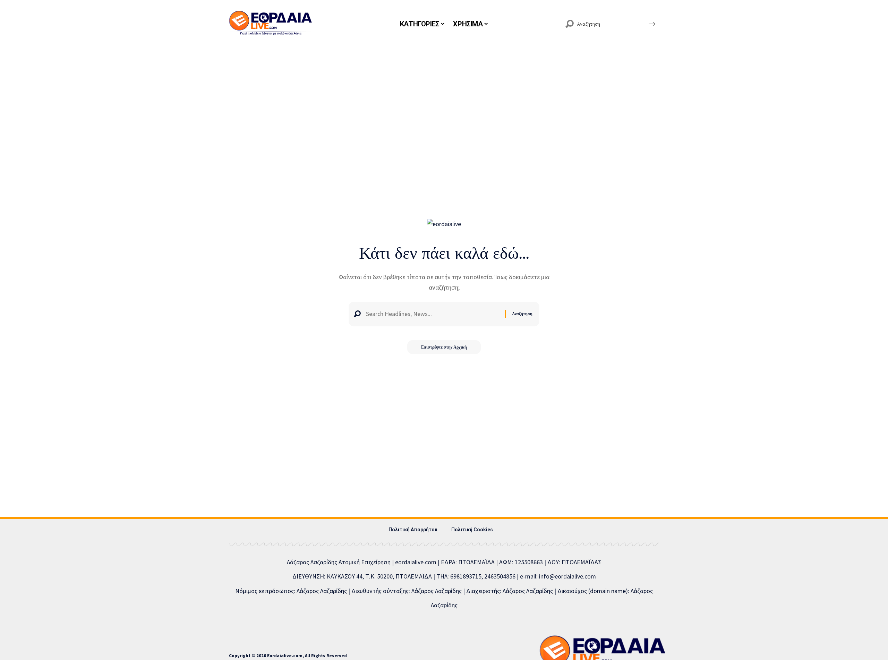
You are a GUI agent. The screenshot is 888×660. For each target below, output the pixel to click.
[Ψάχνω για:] (433, 314)
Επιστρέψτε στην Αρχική (444, 347)
